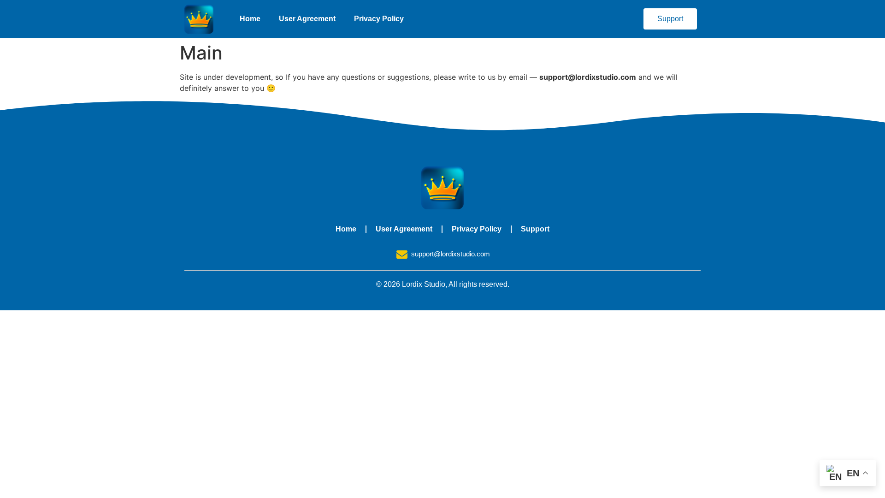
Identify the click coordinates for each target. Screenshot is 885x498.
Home (250, 19)
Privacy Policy (379, 19)
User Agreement (307, 19)
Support (535, 229)
